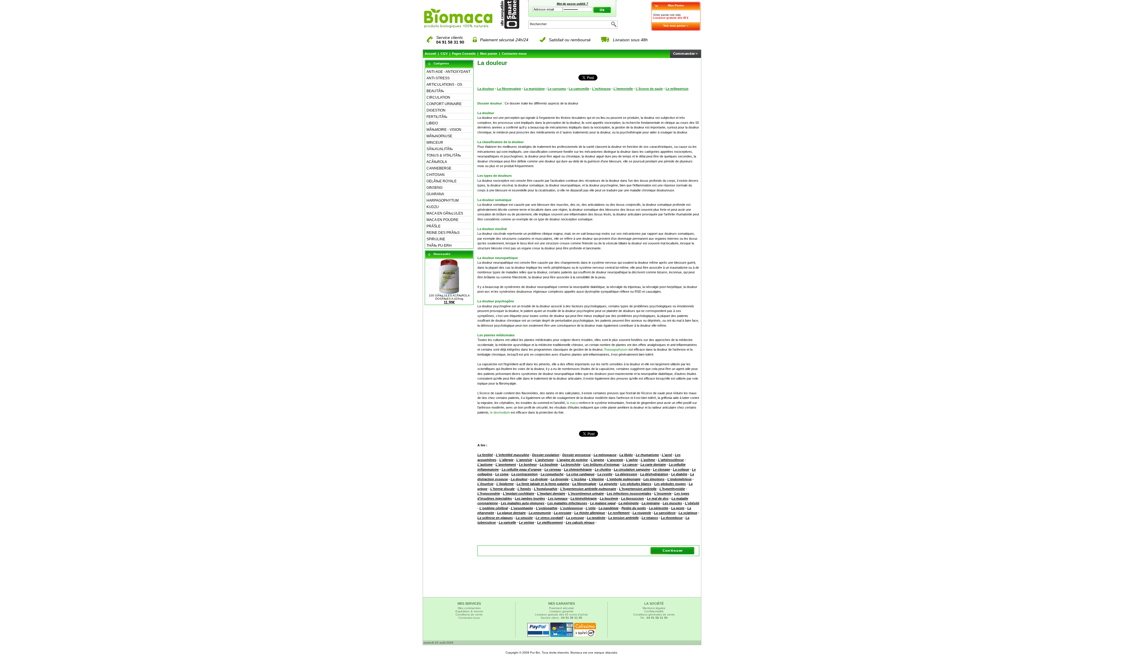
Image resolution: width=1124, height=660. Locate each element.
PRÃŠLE (433, 226)
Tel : (654, 617)
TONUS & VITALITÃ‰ (443, 155)
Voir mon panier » (675, 25)
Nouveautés (442, 254)
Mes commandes (469, 608)
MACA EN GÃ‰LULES (444, 213)
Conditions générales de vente (654, 614)
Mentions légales (653, 608)
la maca (572, 402)
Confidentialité (654, 611)
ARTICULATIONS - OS (444, 85)
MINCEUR (434, 142)
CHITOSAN (435, 175)
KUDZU (432, 207)
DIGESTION (436, 110)
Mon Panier (676, 5)
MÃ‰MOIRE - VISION (443, 130)
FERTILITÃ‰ (436, 117)
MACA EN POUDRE (442, 220)
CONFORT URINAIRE (444, 104)
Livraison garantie (561, 611)
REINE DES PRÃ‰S (443, 233)
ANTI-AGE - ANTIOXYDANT (448, 72)
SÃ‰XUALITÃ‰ (439, 149)
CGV (444, 53)
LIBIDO (432, 123)
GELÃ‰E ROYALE (441, 181)
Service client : (561, 617)
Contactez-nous (514, 53)
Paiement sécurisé (561, 608)
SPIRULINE (435, 239)
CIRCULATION (438, 97)
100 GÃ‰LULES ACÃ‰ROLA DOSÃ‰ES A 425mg (449, 297)
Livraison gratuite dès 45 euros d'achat (561, 614)
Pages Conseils (464, 53)
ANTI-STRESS (438, 78)
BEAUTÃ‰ (435, 91)
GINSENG (434, 188)
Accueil (430, 53)
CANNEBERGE (438, 168)
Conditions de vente (469, 614)
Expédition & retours (469, 611)
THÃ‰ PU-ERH (439, 246)
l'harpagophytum (616, 349)
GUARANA (435, 194)
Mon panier (488, 53)
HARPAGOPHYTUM (442, 200)
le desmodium (500, 412)
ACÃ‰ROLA (436, 162)
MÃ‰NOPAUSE (439, 136)
